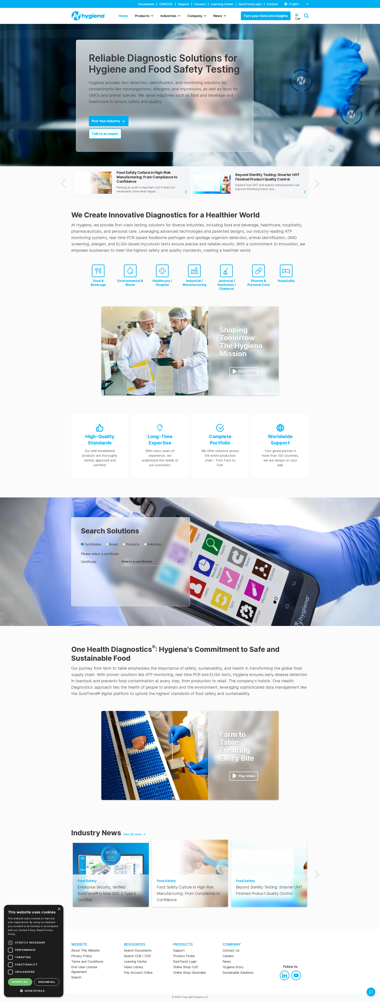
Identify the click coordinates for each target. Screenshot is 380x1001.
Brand (113, 544)
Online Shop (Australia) (189, 973)
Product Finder (184, 956)
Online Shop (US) (185, 967)
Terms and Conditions (87, 961)
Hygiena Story (233, 967)
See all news (135, 834)
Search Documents (138, 950)
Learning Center (222, 4)
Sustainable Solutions (238, 973)
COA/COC (166, 4)
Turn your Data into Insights (266, 16)
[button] (306, 15)
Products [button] (142, 16)
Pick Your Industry (106, 121)
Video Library (133, 967)
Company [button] (194, 16)
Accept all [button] (20, 981)
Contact (272, 4)
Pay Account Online (138, 973)
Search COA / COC (137, 956)
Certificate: (89, 562)
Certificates (92, 544)
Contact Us (231, 950)
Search (76, 977)
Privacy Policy (81, 956)
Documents (146, 4)
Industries (154, 544)
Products (132, 544)
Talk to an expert (105, 134)
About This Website (85, 950)
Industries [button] (168, 16)
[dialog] (33, 951)
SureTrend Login (250, 4)
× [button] (58, 909)
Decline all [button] (46, 981)
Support (183, 4)
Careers (200, 4)
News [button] (217, 16)
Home (123, 16)
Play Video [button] (247, 371)
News (227, 961)
